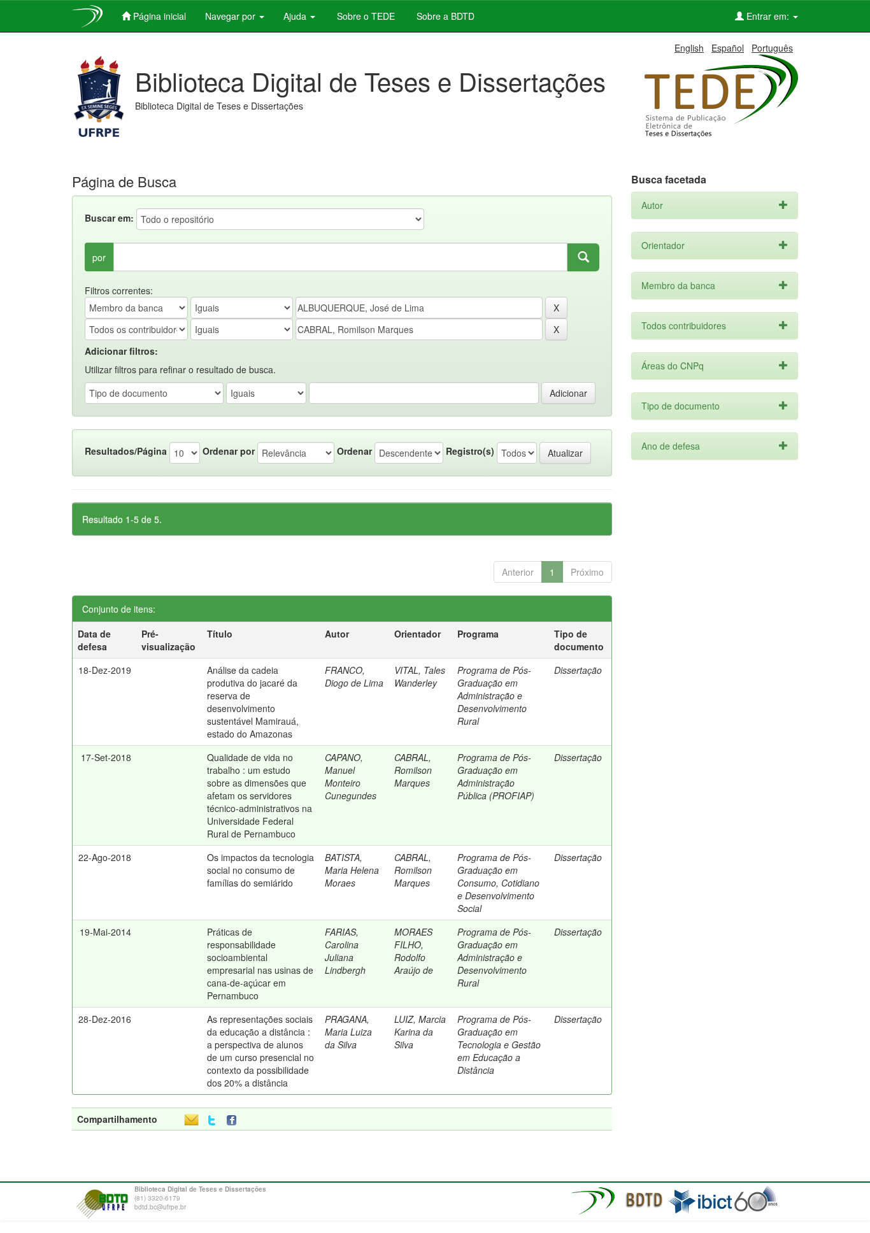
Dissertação (578, 670)
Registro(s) (470, 451)
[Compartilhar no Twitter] (212, 1120)
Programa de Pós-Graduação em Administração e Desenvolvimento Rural (494, 695)
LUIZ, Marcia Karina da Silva (420, 1032)
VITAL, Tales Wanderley (419, 676)
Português (772, 47)
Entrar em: (768, 16)
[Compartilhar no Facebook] (234, 1120)
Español (727, 47)
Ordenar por (229, 451)
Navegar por (231, 16)
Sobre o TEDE (364, 16)
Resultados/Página (126, 451)
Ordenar (354, 451)
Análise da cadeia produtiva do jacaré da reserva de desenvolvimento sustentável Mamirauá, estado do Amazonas (253, 702)
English (689, 47)
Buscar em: (109, 217)
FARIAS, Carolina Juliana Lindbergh (345, 950)
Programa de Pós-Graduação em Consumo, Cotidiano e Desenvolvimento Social (498, 883)
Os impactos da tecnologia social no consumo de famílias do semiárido (260, 870)
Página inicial (158, 16)
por (99, 257)
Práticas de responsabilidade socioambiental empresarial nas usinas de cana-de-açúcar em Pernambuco (260, 963)
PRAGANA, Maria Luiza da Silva (348, 1032)
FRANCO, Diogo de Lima (354, 676)
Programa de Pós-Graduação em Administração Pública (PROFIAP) (495, 776)
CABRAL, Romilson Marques (413, 770)
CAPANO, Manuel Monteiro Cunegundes (350, 776)
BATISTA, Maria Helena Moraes (352, 870)
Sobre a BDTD (444, 16)
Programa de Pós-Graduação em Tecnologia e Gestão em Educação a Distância (499, 1044)
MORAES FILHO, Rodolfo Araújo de (413, 950)
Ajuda (296, 16)
